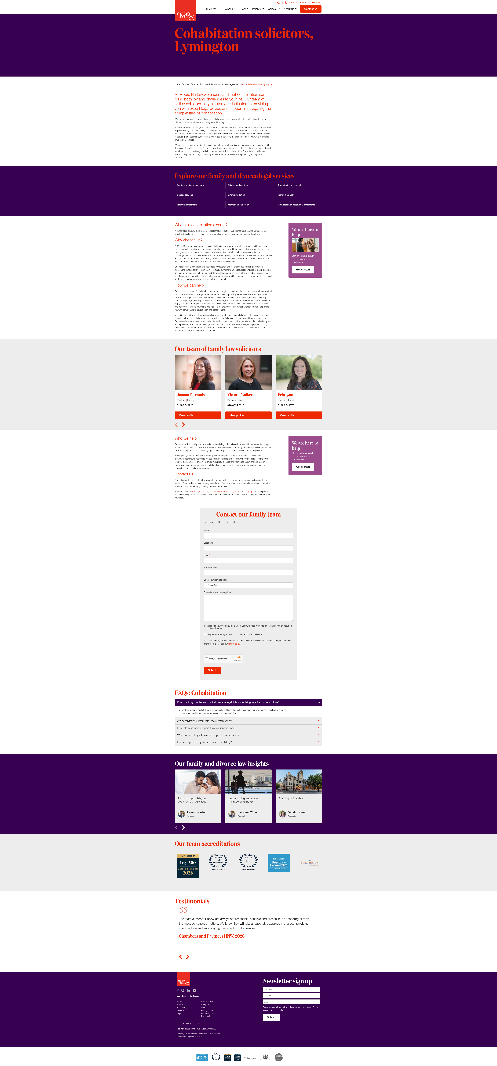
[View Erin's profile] (299, 372)
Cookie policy (207, 1001)
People (244, 8)
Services (185, 84)
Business (211, 8)
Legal (179, 1013)
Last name (209, 543)
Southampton (215, 491)
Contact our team (189, 66)
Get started (303, 269)
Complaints (206, 1004)
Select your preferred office (216, 580)
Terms (179, 1001)
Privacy (180, 1004)
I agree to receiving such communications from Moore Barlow (235, 634)
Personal (228, 8)
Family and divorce (208, 84)
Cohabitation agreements (229, 84)
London (194, 491)
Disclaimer (181, 1010)
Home (177, 84)
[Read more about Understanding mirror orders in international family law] (248, 796)
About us (289, 8)
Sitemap (204, 1007)
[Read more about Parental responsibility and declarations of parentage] (198, 796)
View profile (186, 415)
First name (209, 530)
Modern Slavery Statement (207, 1014)
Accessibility (182, 1007)
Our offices (181, 996)
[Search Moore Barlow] (278, 2)
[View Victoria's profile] (248, 372)
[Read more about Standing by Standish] (299, 796)
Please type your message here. (218, 592)
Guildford (227, 491)
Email (207, 555)
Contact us (310, 8)
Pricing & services (208, 1010)
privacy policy (234, 644)
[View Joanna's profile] (198, 372)
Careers (272, 8)
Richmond (203, 491)
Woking (249, 491)
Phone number (211, 567)
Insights (256, 8)
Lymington (236, 491)
